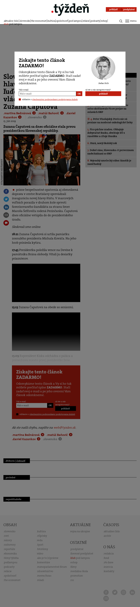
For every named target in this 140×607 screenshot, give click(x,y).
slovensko (25, 20)
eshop (104, 20)
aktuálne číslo (11, 20)
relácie (86, 20)
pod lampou (75, 20)
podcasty (95, 20)
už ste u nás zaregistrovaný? (98, 89)
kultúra (51, 20)
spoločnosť (62, 20)
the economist (38, 20)
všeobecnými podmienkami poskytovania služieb (55, 99)
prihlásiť (103, 93)
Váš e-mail (23, 89)
